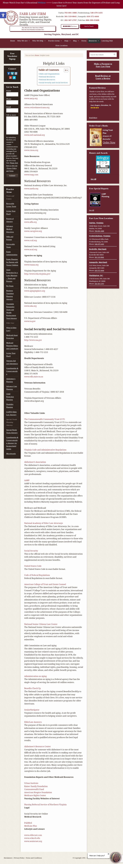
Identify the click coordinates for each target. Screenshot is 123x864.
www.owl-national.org (34, 135)
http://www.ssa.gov (33, 340)
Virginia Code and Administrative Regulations (45, 449)
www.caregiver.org (33, 231)
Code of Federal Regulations (37, 575)
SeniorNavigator (31, 709)
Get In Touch (88, 26)
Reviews (74, 26)
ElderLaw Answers (33, 722)
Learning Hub (107, 41)
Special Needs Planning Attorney (11, 422)
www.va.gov (29, 321)
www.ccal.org (30, 240)
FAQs (66, 41)
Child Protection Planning (10, 397)
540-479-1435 (96, 13)
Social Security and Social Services (53, 82)
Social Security (31, 550)
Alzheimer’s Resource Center (37, 746)
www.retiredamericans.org (36, 107)
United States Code (32, 566)
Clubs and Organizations (49, 74)
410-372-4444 (93, 16)
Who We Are (22, 41)
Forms (83, 41)
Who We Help (37, 41)
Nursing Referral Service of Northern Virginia (45, 804)
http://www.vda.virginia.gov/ (37, 273)
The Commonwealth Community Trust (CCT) (44, 419)
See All (93, 179)
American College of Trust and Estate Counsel (45, 584)
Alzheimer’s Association (35, 462)
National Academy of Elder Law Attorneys (43, 523)
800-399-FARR (92, 20)
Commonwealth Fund (34, 789)
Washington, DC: (96, 275)
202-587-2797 (70, 20)
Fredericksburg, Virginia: (100, 236)
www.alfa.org (30, 222)
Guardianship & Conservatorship (12, 371)
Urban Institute (31, 783)
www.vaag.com (31, 174)
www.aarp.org (31, 98)
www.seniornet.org (33, 841)
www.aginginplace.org (34, 291)
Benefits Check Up (32, 688)
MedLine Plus (30, 826)
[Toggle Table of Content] (65, 70)
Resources (93, 41)
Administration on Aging (35, 676)
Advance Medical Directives (10, 229)
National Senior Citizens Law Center (40, 624)
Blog (75, 41)
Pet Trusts (9, 286)
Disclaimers (8, 858)
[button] (3, 15)
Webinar (42, 2)
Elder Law (10, 323)
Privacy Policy (19, 858)
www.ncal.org (30, 249)
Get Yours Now (109, 204)
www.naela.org (31, 188)
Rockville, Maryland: (98, 249)
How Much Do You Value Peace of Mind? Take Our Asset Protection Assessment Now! (33, 28)
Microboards (11, 454)
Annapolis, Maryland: (98, 262)
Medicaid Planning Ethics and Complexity (12, 345)
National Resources (47, 77)
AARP (26, 480)
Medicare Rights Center (35, 795)
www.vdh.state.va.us (33, 376)
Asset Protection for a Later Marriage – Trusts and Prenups (12, 275)
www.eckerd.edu (32, 838)
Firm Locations (61, 45)
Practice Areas (54, 41)
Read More (93, 118)
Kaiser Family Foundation (36, 786)
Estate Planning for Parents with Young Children (12, 262)
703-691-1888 (70, 13)
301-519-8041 (70, 16)
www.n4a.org (30, 306)
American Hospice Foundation (38, 792)
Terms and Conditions (34, 858)
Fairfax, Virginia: (96, 223)
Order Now (109, 142)
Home (12, 41)
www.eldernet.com (33, 835)
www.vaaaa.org (31, 264)
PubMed (28, 823)
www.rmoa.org (31, 150)
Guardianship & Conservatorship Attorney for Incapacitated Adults (12, 443)
